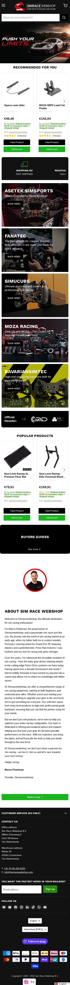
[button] (62, 983)
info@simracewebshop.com (18, 872)
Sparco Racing (10, 111)
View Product (17, 142)
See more (33, 549)
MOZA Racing (45, 111)
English (33, 921)
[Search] (64, 17)
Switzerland (33, 929)
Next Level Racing (12, 480)
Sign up (50, 889)
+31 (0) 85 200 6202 (14, 868)
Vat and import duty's (18, 132)
